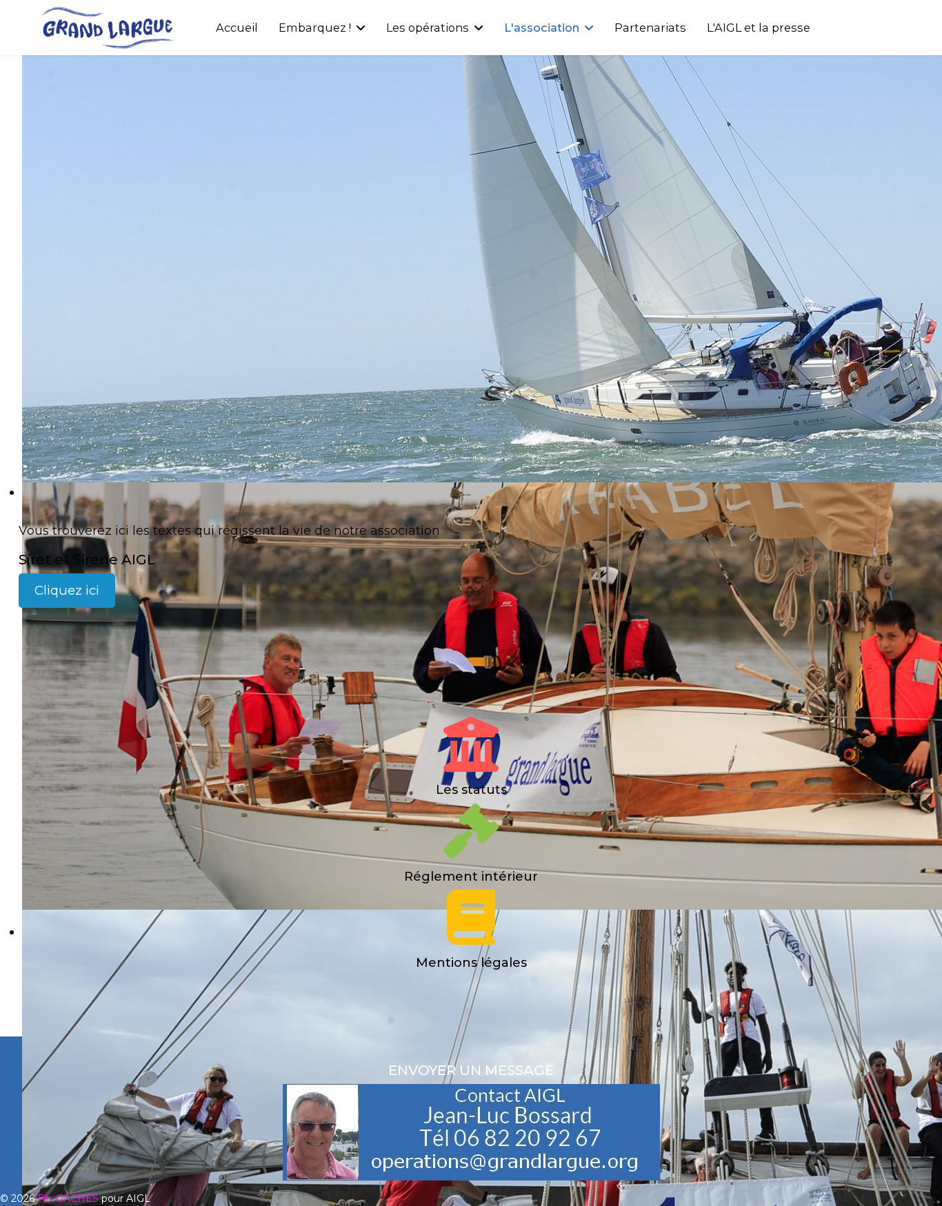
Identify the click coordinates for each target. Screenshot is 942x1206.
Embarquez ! (315, 27)
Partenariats (650, 27)
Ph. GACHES (68, 1198)
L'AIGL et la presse (758, 27)
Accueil (237, 27)
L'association (541, 27)
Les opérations (427, 27)
